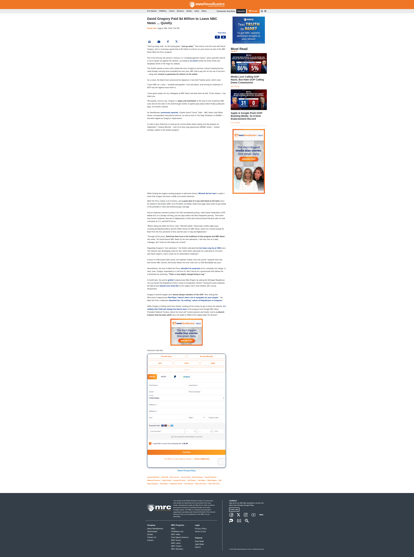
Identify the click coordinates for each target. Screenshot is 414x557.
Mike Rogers (212, 480)
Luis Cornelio (235, 123)
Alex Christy (235, 86)
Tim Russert (188, 484)
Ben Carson (174, 477)
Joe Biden (201, 480)
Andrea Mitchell (153, 477)
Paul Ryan (164, 484)
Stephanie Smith (176, 484)
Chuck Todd (185, 477)
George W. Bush (179, 480)
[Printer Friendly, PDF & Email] (158, 42)
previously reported (169, 113)
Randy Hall (151, 28)
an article (194, 61)
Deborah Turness (153, 480)
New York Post (214, 484)
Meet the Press (200, 484)
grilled (170, 280)
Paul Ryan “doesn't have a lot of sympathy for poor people (193, 297)
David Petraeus (210, 477)
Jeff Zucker (191, 480)
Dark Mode (231, 11)
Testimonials (221, 11)
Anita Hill (164, 477)
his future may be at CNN (210, 248)
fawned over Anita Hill (169, 286)
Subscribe (241, 11)
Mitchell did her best (207, 193)
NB (220, 480)
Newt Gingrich (152, 484)
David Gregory (197, 477)
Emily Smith (166, 480)
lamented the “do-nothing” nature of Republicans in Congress (195, 300)
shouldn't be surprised (190, 268)
